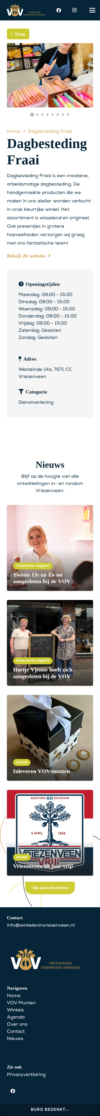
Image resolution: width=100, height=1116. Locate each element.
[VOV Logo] (26, 10)
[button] (92, 10)
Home (14, 996)
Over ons (17, 1024)
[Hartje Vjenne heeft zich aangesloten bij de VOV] (50, 643)
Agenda (16, 1017)
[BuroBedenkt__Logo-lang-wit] (50, 1111)
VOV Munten (21, 1003)
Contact (16, 1031)
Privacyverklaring (26, 1075)
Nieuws (15, 1039)
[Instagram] (74, 10)
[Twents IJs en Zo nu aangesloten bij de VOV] (50, 548)
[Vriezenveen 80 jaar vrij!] (50, 833)
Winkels (15, 1010)
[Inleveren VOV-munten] (50, 738)
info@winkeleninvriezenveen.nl (41, 925)
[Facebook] (58, 10)
